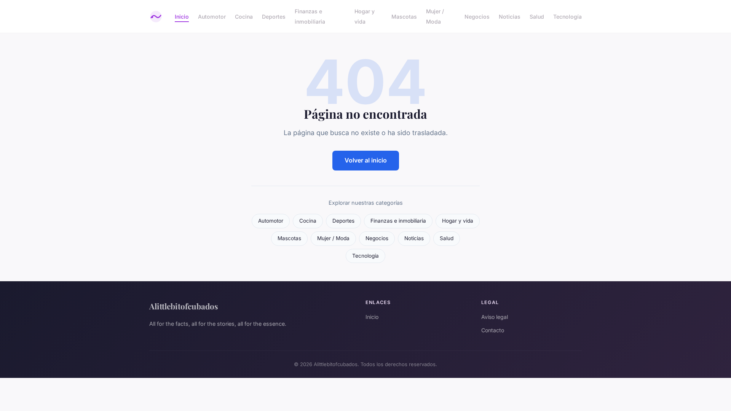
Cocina (244, 16)
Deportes (274, 16)
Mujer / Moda (435, 16)
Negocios (477, 16)
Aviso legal (494, 317)
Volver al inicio (366, 160)
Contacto (492, 330)
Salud (537, 16)
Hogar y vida (364, 16)
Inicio (182, 16)
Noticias (509, 16)
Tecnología (567, 16)
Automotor (212, 16)
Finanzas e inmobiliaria (310, 16)
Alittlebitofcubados (183, 306)
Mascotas (404, 16)
